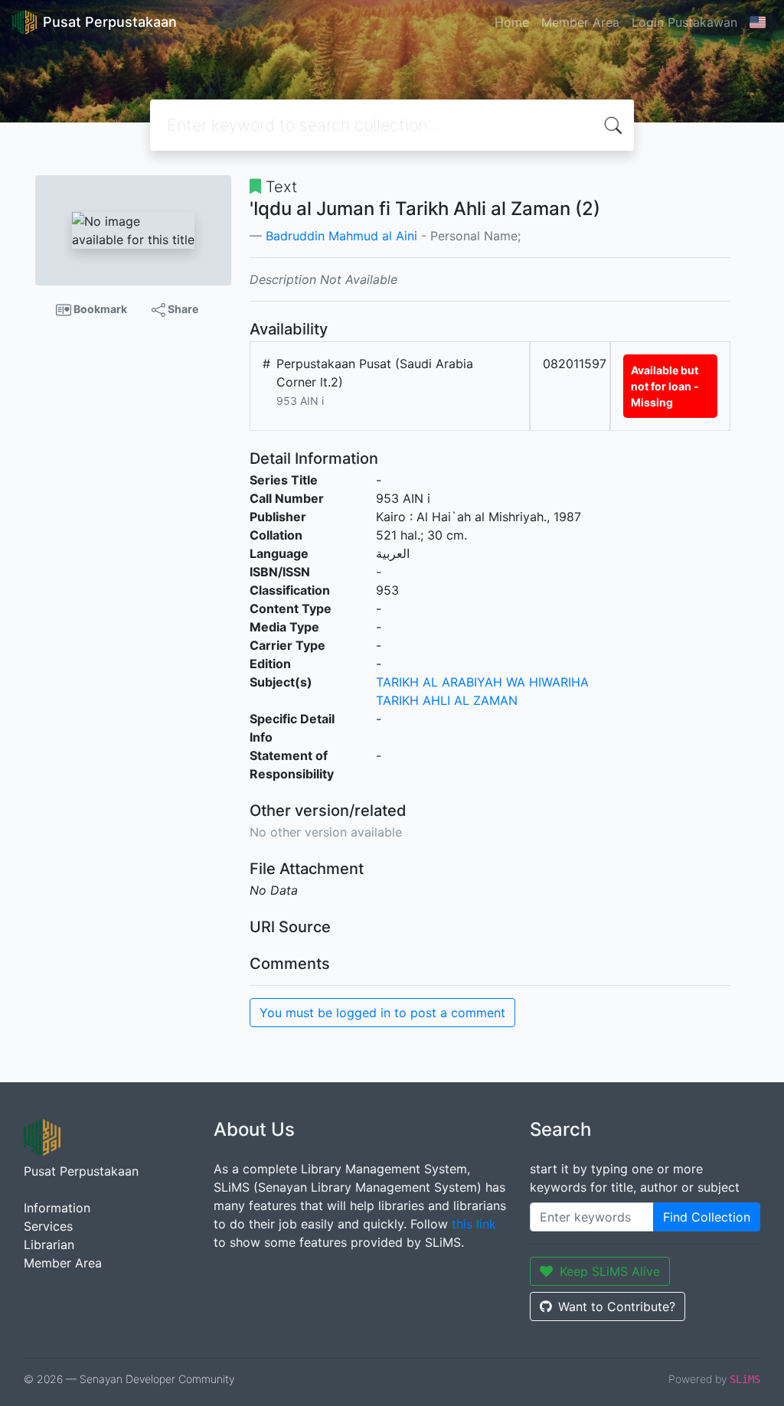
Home (512, 22)
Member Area (580, 22)
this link (474, 1223)
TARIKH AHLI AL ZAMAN (447, 700)
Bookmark (99, 308)
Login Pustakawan (684, 22)
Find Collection (706, 1217)
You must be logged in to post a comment (382, 1012)
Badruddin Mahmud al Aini (341, 235)
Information (57, 1207)
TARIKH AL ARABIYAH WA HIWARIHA (482, 682)
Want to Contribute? (616, 1306)
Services (48, 1226)
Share (181, 308)
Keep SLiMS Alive (610, 1271)
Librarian (49, 1244)
